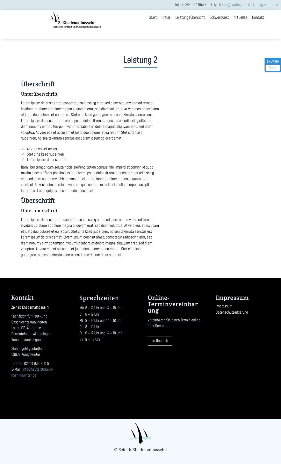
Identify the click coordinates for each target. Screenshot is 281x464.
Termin (272, 68)
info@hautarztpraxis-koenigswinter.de (250, 5)
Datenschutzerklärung (232, 313)
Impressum (224, 307)
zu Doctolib (160, 341)
